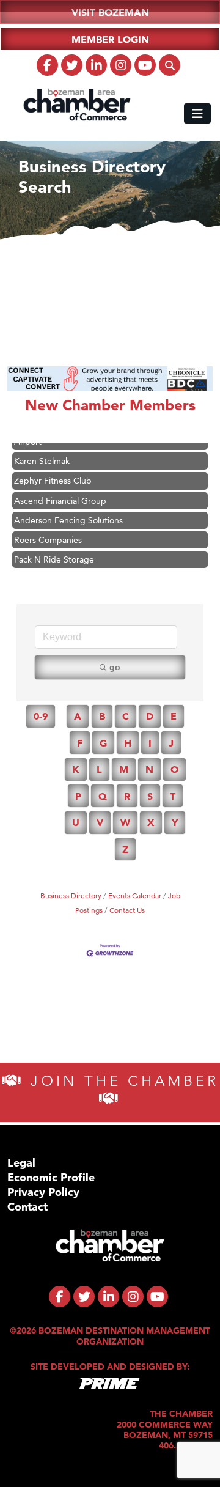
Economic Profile (51, 1177)
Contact (27, 1207)
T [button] (172, 796)
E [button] (173, 716)
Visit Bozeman (110, 12)
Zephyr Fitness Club (53, 474)
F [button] (79, 743)
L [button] (99, 769)
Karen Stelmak (42, 454)
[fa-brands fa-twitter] (71, 65)
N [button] (149, 769)
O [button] (174, 769)
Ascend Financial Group (60, 494)
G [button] (103, 743)
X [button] (151, 822)
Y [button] (175, 822)
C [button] (125, 716)
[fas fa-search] (169, 65)
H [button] (127, 743)
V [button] (100, 822)
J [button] (171, 743)
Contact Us (127, 910)
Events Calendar (134, 895)
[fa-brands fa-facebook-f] (47, 65)
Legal (21, 1163)
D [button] (149, 716)
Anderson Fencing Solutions (68, 514)
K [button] (75, 769)
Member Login (110, 39)
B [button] (102, 716)
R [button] (127, 796)
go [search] (114, 667)
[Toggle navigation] (197, 113)
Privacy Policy (43, 1192)
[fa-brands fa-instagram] (120, 65)
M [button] (123, 769)
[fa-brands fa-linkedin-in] (96, 65)
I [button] (150, 743)
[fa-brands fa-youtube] (145, 65)
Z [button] (125, 849)
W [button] (125, 822)
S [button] (150, 796)
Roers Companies (48, 533)
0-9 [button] (41, 716)
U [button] (75, 822)
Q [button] (102, 796)
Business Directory (70, 895)
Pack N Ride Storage (54, 553)
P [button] (78, 796)
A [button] (77, 716)
